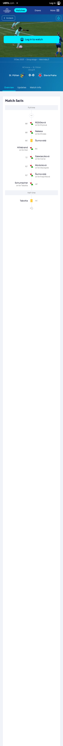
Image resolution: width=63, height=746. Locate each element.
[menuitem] (22, 10)
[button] (54, 10)
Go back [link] (9, 18)
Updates (21, 87)
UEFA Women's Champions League (7, 10)
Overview (9, 87)
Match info (35, 87)
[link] (20, 10)
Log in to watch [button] (34, 39)
